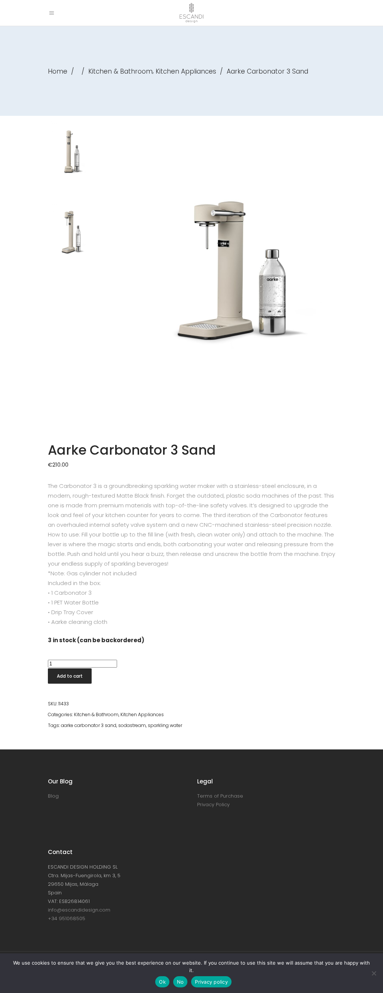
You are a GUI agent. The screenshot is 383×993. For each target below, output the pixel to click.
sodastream (132, 725)
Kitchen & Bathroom (120, 71)
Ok (162, 982)
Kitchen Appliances (186, 71)
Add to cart (70, 676)
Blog (53, 795)
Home (57, 71)
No (180, 982)
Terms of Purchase (220, 795)
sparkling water (165, 725)
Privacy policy (211, 982)
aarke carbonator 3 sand (88, 725)
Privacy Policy (213, 804)
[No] (373, 973)
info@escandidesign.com (79, 909)
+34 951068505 (66, 918)
